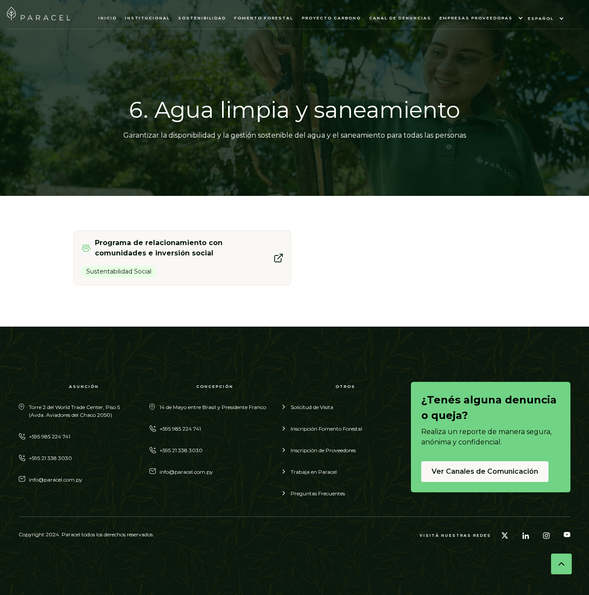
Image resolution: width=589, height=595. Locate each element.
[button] (479, 18)
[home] (38, 18)
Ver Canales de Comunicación (485, 471)
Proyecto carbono (331, 18)
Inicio (107, 18)
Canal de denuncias (400, 18)
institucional (147, 18)
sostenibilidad (202, 18)
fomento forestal (263, 18)
